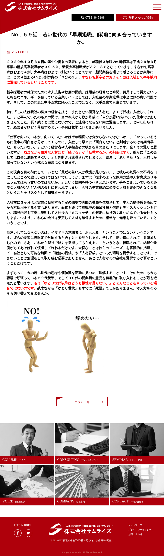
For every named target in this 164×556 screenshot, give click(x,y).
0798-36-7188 (95, 17)
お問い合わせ (135, 534)
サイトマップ (135, 525)
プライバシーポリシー (140, 529)
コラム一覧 (82, 402)
